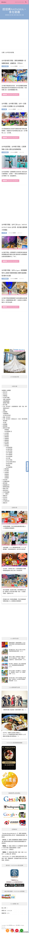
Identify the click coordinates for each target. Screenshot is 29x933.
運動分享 (5, 495)
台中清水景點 (9, 451)
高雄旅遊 (7, 474)
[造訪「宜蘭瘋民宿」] (8, 897)
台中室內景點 (5, 66)
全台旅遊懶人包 (8, 431)
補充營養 (5, 420)
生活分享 (5, 497)
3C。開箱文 (6, 493)
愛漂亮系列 (5, 490)
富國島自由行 (6, 408)
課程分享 (5, 502)
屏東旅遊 (7, 429)
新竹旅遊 (7, 442)
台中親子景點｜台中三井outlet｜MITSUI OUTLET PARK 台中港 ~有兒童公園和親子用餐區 (14, 227)
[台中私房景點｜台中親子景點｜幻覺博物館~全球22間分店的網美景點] (14, 162)
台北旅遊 (7, 433)
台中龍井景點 (9, 449)
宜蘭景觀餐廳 (6, 401)
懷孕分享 (5, 392)
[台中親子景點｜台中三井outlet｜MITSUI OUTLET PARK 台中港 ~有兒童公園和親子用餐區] (14, 242)
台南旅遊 (7, 472)
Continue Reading (12, 94)
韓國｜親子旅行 (6, 417)
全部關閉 (9, 390)
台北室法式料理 (6, 415)
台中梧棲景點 (9, 467)
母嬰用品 (5, 395)
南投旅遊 (7, 469)
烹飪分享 (5, 499)
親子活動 (5, 404)
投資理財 (5, 411)
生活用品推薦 (6, 492)
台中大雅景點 (9, 454)
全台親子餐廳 (6, 397)
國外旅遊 (5, 483)
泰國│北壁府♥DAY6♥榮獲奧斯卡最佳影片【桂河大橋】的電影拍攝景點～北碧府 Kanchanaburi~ (14, 847)
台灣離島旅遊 (6, 481)
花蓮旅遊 (7, 476)
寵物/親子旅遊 (6, 428)
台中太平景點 (9, 460)
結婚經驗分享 (6, 485)
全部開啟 (4, 390)
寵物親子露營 (6, 402)
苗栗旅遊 (7, 444)
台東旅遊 (7, 477)
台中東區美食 (5, 278)
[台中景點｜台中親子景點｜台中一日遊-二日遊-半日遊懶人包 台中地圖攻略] (14, 119)
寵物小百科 (5, 488)
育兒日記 (5, 394)
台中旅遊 (7, 445)
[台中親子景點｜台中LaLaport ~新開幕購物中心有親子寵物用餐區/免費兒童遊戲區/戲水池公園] (14, 288)
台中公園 (4, 109)
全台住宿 (5, 479)
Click (27, 466)
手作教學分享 (6, 501)
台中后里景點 (9, 456)
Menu (4, 2)
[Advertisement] (14, 34)
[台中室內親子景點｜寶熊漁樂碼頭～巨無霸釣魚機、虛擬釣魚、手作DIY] (14, 76)
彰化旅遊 (7, 470)
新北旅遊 (7, 435)
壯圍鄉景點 (5, 413)
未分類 (4, 422)
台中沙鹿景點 (9, 452)
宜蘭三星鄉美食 (6, 399)
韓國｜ (4, 410)
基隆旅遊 (7, 436)
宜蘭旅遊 (7, 438)
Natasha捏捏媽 (13, 66)
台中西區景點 (5, 152)
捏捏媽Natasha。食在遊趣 (14, 11)
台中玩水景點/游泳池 (11, 461)
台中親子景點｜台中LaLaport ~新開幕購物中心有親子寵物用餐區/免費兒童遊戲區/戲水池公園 (14, 273)
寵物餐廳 (5, 426)
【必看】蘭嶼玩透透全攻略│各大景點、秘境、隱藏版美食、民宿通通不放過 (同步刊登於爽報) (14, 858)
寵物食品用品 (6, 486)
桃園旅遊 (7, 440)
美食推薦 (5, 424)
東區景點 (8, 465)
